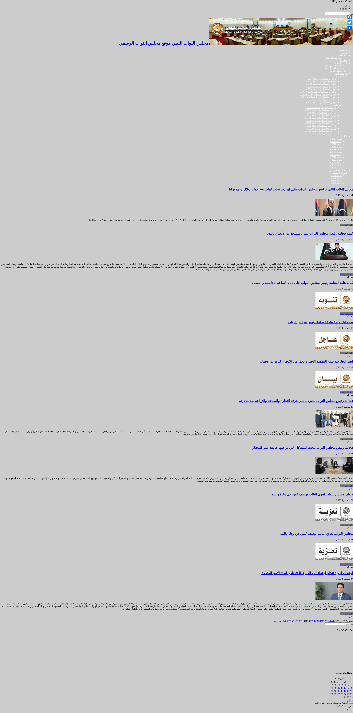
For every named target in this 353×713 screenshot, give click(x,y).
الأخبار (344, 52)
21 (331, 691)
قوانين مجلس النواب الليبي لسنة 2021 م (318, 97)
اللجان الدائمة (341, 63)
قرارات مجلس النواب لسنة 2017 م (320, 115)
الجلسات (343, 60)
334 (313, 621)
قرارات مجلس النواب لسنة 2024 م (320, 134)
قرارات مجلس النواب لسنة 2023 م (320, 131)
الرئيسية (343, 50)
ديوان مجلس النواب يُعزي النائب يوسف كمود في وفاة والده (312, 494)
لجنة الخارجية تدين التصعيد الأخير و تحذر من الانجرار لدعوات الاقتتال (306, 361)
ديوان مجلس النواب (338, 71)
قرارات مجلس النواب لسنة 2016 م (320, 113)
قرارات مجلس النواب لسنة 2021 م (320, 126)
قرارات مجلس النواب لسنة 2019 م (320, 120)
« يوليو (350, 700)
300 (318, 621)
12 (339, 688)
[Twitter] (349, 22)
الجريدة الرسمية (340, 173)
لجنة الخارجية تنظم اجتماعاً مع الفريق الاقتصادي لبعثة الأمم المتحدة (307, 573)
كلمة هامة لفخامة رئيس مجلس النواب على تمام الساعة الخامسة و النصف (302, 283)
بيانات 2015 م (336, 139)
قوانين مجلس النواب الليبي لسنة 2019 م (318, 92)
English (343, 8)
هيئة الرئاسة (341, 55)
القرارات (338, 105)
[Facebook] (349, 17)
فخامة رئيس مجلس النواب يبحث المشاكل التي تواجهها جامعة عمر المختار (302, 448)
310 (321, 621)
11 (342, 688)
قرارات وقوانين (340, 73)
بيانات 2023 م (336, 160)
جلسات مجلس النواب (337, 170)
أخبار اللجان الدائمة (333, 68)
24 (345, 694)
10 (345, 688)
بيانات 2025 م (336, 165)
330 (298, 621)
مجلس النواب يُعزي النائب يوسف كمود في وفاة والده (316, 534)
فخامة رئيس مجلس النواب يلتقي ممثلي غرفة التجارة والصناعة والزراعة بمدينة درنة (296, 401)
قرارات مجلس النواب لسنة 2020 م (320, 123)
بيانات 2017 (337, 144)
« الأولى (331, 621)
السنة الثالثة (336, 181)
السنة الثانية (336, 178)
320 (325, 621)
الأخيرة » (278, 621)
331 (302, 621)
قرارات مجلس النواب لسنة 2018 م (320, 118)
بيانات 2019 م (336, 149)
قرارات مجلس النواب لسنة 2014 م (320, 107)
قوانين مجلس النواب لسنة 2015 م (321, 81)
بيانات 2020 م (336, 152)
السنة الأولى (336, 175)
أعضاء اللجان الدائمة (333, 66)
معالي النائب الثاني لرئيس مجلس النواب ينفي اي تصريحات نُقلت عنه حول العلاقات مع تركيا (291, 189)
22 (351, 694)
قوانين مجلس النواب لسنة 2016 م (321, 84)
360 (292, 621)
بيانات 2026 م (336, 167)
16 (348, 691)
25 (342, 694)
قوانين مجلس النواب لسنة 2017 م (321, 86)
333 (309, 621)
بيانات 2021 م (336, 154)
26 (339, 694)
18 (342, 691)
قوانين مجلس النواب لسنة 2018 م (321, 89)
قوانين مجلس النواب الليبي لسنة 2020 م (318, 94)
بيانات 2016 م (336, 141)
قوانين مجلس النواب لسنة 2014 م (321, 79)
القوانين (338, 76)
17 (345, 691)
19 (339, 691)
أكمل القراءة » (346, 225)
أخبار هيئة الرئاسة (334, 58)
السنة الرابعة (336, 183)
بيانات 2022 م (336, 157)
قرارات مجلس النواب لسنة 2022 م (320, 128)
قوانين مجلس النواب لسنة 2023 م (321, 102)
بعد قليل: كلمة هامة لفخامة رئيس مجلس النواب (320, 322)
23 (348, 694)
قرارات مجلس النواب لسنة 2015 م (320, 110)
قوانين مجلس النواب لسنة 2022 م (321, 100)
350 (288, 621)
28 (331, 694)
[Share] (349, 28)
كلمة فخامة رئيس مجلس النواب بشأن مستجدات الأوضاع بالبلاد (310, 233)
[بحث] (352, 624)
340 (285, 621)
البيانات (344, 136)
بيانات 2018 (337, 147)
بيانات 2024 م (336, 162)
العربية (344, 6)
